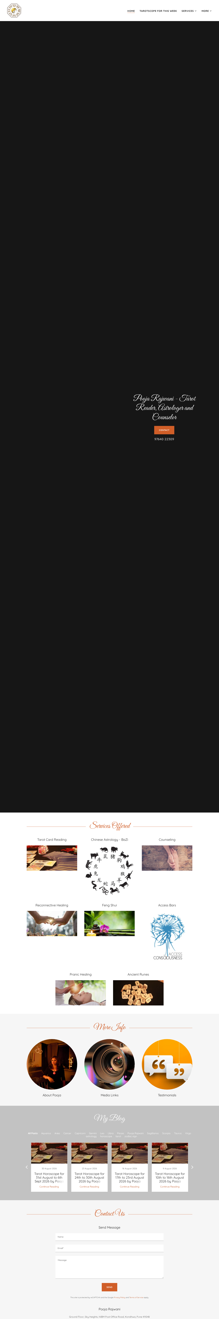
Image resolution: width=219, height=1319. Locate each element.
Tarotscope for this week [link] (158, 10)
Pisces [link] (120, 1133)
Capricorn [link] (80, 1133)
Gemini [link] (93, 1133)
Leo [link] (102, 1133)
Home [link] (131, 10)
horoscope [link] (106, 1136)
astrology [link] (91, 1136)
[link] (14, 10)
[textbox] (109, 1237)
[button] (189, 11)
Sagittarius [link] (153, 1133)
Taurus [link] (178, 1133)
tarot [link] (118, 1136)
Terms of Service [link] (136, 1297)
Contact (164, 430)
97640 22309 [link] (164, 439)
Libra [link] (111, 1133)
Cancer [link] (67, 1133)
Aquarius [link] (46, 1133)
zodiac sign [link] (131, 1136)
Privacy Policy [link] (119, 1297)
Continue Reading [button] (49, 1186)
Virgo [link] (188, 1133)
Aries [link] (57, 1133)
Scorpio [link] (166, 1133)
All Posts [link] (33, 1133)
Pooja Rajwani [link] (135, 1133)
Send (109, 1287)
